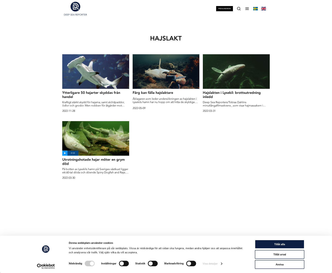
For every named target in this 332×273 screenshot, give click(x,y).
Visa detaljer (210, 263)
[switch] (124, 263)
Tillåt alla (279, 244)
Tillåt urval (279, 254)
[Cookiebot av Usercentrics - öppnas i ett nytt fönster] (46, 266)
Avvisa (280, 264)
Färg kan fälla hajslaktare (153, 93)
